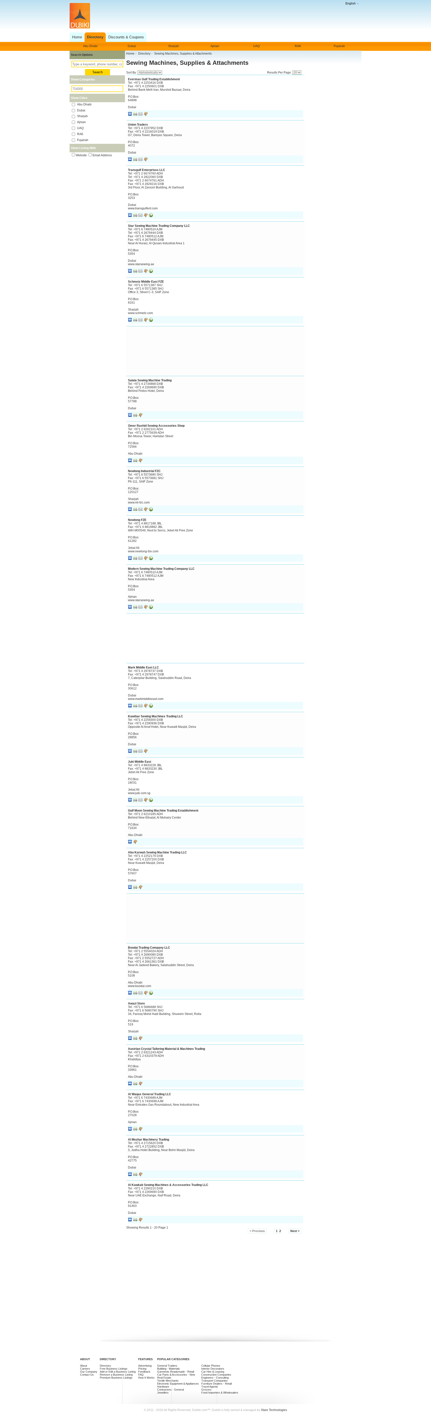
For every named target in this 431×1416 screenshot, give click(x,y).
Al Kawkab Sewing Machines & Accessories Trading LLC (168, 1185)
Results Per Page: (279, 72)
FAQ (141, 1374)
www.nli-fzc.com (139, 502)
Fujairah (339, 46)
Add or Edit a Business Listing (118, 1371)
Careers (85, 1368)
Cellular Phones (210, 1365)
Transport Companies (214, 1380)
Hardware (163, 1386)
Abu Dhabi (90, 46)
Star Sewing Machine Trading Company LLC (159, 226)
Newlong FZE (137, 520)
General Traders (167, 1365)
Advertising (145, 1365)
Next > (295, 1231)
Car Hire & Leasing (212, 1371)
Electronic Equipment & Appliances (178, 1383)
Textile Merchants (168, 1380)
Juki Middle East (139, 761)
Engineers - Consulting (215, 1377)
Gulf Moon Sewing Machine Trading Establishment (163, 810)
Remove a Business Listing (116, 1374)
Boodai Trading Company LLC (149, 947)
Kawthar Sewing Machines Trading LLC (155, 716)
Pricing (142, 1368)
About (83, 1365)
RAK (298, 46)
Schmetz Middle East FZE (146, 281)
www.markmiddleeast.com (145, 699)
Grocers (206, 1389)
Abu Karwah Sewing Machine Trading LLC (157, 852)
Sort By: (131, 72)
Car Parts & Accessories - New (176, 1374)
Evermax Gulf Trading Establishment (154, 79)
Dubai (132, 46)
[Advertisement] (214, 16)
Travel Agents (209, 1386)
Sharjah (173, 46)
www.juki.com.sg (139, 793)
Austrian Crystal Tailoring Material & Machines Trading (166, 1049)
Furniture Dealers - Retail (216, 1383)
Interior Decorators (212, 1368)
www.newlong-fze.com (143, 551)
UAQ (256, 46)
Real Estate (164, 1377)
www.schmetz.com (140, 313)
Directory (105, 1365)
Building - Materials (168, 1368)
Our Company (88, 1371)
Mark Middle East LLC (143, 667)
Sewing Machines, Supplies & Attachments (187, 62)
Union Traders (138, 124)
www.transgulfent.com (143, 208)
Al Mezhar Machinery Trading (148, 1139)
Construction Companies (216, 1374)
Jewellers (163, 1392)
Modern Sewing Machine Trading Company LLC (161, 569)
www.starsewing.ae (141, 264)
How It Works (146, 1377)
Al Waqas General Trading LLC (149, 1094)
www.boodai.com (139, 986)
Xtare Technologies (274, 1410)
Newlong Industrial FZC (144, 471)
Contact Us (87, 1374)
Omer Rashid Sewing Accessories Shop (156, 425)
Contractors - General (170, 1389)
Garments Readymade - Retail (175, 1371)
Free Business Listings (113, 1368)
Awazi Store (136, 1003)
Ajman (215, 46)
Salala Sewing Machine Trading (150, 380)
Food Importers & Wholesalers (219, 1392)
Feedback (144, 1371)
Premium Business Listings (116, 1377)
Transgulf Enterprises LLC (146, 170)
